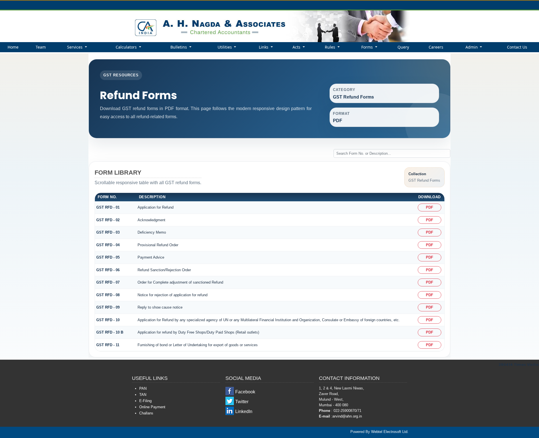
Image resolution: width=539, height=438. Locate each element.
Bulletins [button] (179, 47)
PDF (429, 207)
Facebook (245, 391)
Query (403, 47)
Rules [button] (330, 47)
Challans (146, 413)
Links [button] (264, 47)
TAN (142, 395)
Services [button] (75, 47)
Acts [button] (297, 47)
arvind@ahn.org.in (347, 416)
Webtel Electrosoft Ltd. (389, 432)
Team (41, 47)
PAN (143, 388)
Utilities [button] (225, 47)
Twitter (241, 401)
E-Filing (145, 401)
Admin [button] (472, 47)
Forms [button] (367, 47)
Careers (436, 47)
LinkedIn (243, 411)
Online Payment (152, 407)
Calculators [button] (127, 47)
